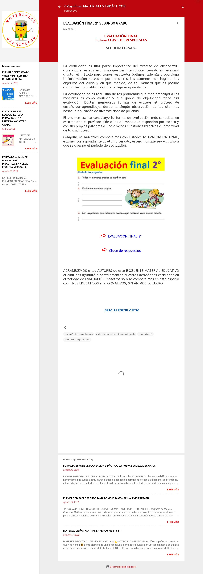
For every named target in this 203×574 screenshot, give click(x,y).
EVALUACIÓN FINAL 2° (125, 236)
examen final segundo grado (77, 339)
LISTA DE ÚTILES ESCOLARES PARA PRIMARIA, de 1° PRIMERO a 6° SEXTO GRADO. (14, 118)
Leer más (173, 489)
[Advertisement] (121, 427)
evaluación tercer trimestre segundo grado (115, 334)
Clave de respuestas (125, 251)
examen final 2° (145, 334)
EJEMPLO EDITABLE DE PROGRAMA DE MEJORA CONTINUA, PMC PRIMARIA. (106, 498)
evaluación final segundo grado (78, 334)
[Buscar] (182, 7)
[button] (177, 23)
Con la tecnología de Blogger (123, 567)
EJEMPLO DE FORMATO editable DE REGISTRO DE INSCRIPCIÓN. (15, 75)
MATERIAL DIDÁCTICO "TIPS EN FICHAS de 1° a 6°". (92, 530)
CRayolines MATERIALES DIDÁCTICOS (95, 6)
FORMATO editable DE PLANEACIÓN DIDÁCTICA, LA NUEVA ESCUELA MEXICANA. (109, 465)
